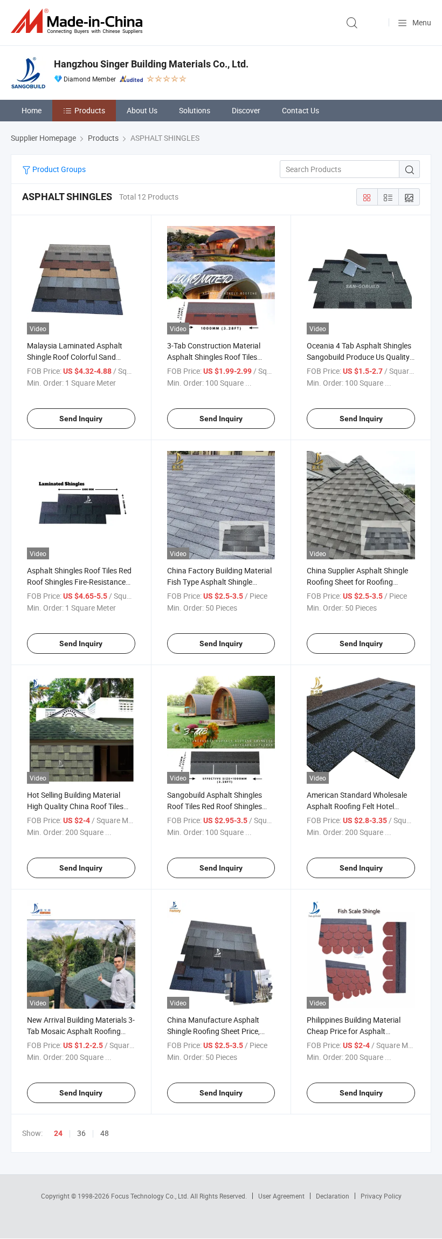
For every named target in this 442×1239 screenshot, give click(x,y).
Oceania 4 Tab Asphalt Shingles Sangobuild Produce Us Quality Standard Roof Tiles (359, 356)
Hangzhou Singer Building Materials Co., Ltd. (151, 64)
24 (58, 1133)
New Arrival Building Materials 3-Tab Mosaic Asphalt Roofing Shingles (81, 1031)
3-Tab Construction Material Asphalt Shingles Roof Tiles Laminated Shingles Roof (213, 356)
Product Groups (58, 169)
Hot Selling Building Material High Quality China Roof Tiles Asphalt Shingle (75, 806)
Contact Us (300, 110)
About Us (142, 110)
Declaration (332, 1196)
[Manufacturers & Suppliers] (79, 21)
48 (104, 1133)
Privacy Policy (381, 1196)
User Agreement (281, 1196)
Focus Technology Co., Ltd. (150, 1196)
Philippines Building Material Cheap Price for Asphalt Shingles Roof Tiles (353, 1031)
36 (81, 1133)
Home (32, 110)
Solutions (194, 110)
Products (89, 110)
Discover (246, 110)
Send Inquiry (80, 418)
